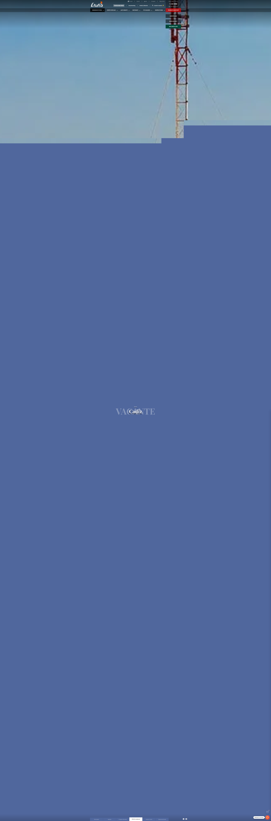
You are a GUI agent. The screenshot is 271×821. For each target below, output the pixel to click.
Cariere (138, 1)
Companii (153, 1)
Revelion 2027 (173, 21)
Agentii (145, 1)
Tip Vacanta (146, 10)
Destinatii (135, 10)
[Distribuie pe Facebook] (186, 819)
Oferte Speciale (111, 10)
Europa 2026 (173, 16)
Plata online (162, 1)
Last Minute (124, 10)
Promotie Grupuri (173, 10)
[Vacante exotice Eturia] (96, 4)
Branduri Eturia (97, 10)
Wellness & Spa (173, 26)
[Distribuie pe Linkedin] (183, 819)
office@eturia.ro (174, 6)
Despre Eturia (159, 10)
